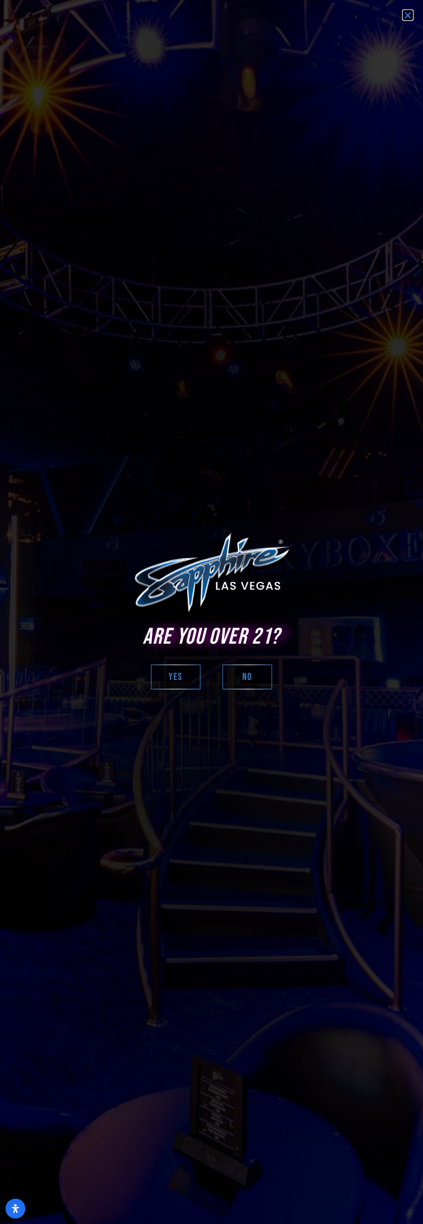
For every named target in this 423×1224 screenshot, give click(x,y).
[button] (408, 15)
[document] (211, 612)
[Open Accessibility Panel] (15, 1208)
